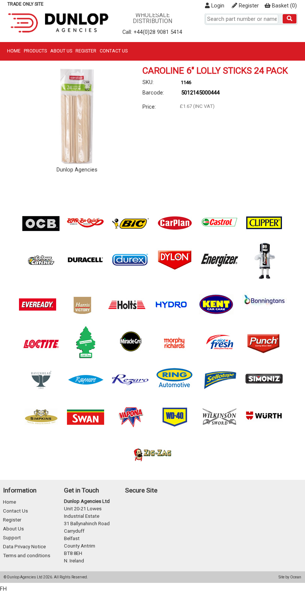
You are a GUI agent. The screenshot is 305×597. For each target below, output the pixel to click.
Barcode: (153, 92)
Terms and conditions (26, 555)
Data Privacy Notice (24, 546)
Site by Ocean (290, 577)
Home (13, 51)
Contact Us (114, 51)
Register (248, 5)
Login (217, 5)
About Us (61, 51)
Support (12, 537)
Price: (149, 106)
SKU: (148, 82)
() (284, 5)
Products (35, 51)
